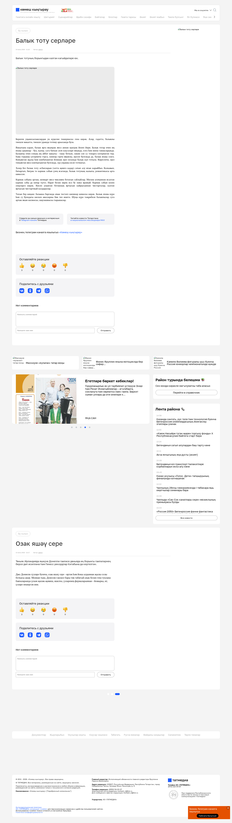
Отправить (106, 330)
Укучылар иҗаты (77, 734)
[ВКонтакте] (21, 290)
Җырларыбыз (57, 734)
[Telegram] (38, 290)
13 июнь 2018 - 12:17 (23, 552)
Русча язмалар (132, 734)
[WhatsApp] (47, 290)
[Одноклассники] (30, 290)
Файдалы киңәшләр (153, 734)
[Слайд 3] (80, 427)
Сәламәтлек (174, 734)
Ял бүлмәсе (193, 17)
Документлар (39, 734)
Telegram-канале (29, 220)
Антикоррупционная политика (28, 807)
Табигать (115, 734)
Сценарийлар (65, 17)
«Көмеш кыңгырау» (70, 232)
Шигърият (49, 17)
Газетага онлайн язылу (28, 17)
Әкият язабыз (157, 17)
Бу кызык (23, 30)
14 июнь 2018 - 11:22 (23, 49)
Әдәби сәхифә (83, 17)
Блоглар (113, 17)
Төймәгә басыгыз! (207, 816)
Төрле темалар (192, 734)
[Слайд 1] (71, 427)
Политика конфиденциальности (29, 812)
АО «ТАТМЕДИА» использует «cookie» (31, 809)
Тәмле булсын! (175, 17)
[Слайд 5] (89, 427)
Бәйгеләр (100, 17)
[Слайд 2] (76, 427)
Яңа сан (207, 17)
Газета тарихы (128, 17)
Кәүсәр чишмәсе (98, 734)
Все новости (186, 518)
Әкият (143, 17)
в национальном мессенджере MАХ (88, 220)
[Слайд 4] (85, 427)
